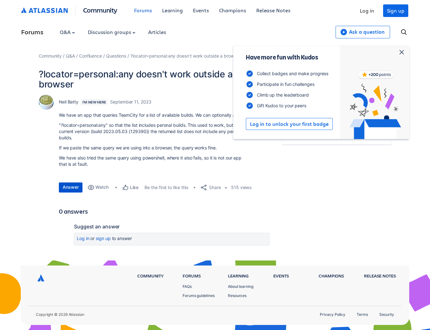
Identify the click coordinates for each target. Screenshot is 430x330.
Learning (172, 10)
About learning (240, 286)
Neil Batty (68, 101)
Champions (232, 10)
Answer (71, 187)
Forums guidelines (199, 295)
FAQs (187, 286)
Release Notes (273, 10)
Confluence (90, 56)
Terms (362, 314)
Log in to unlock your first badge (289, 123)
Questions (116, 56)
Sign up (396, 10)
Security (386, 314)
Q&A (66, 32)
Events (201, 10)
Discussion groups (110, 32)
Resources (237, 295)
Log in (367, 10)
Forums (143, 10)
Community (100, 9)
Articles (157, 32)
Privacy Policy (332, 314)
